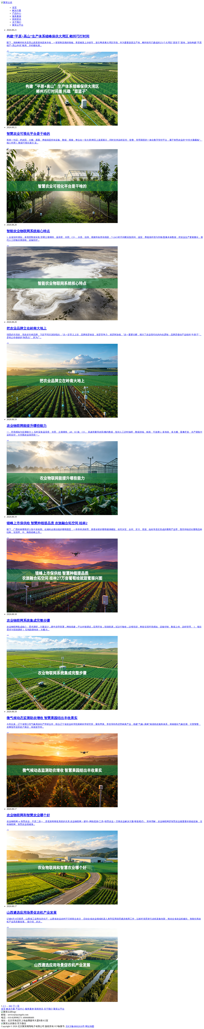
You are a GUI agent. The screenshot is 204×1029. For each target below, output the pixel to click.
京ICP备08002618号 (75, 1026)
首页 (14, 7)
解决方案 (16, 10)
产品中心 (16, 13)
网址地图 (89, 1026)
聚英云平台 (17, 25)
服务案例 (16, 16)
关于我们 (16, 22)
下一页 (16, 1006)
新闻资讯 (16, 19)
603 (10, 1006)
